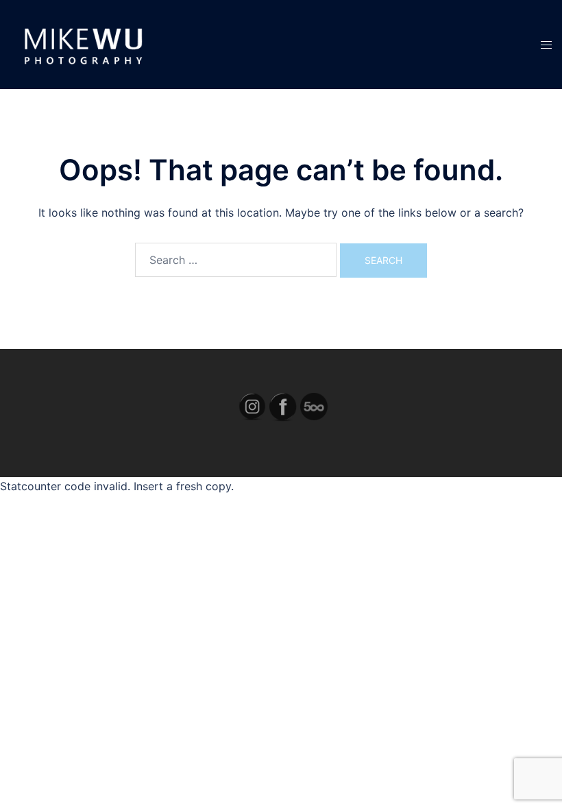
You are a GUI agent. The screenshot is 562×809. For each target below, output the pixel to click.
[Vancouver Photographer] (81, 43)
